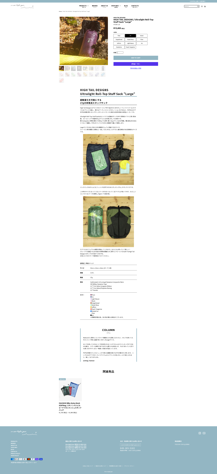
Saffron (119, 43)
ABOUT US (14, 445)
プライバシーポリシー (129, 466)
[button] (60, 41)
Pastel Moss (130, 39)
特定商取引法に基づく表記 (115, 466)
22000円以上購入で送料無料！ (198, 1)
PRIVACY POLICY (15, 453)
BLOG (12, 449)
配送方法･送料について (101, 466)
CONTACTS (14, 451)
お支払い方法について (88, 466)
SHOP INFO (14, 447)
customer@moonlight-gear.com (130, 445)
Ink (130, 35)
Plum (142, 39)
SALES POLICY (15, 455)
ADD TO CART (135, 58)
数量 (115, 52)
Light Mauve (130, 43)
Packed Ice (119, 47)
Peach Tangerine (130, 47)
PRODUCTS (14, 441)
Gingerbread (119, 39)
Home (60, 11)
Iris (142, 43)
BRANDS (13, 443)
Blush (141, 35)
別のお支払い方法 (135, 68)
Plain (119, 35)
